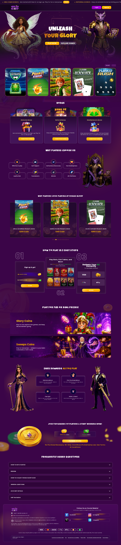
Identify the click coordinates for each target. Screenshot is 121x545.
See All (107, 65)
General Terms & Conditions (73, 537)
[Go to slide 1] (53, 239)
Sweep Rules (105, 537)
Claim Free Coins (26, 139)
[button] (15, 7)
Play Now (52, 43)
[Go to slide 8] (63, 239)
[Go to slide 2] (54, 239)
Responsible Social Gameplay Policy (94, 537)
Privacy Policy (83, 537)
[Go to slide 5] (59, 239)
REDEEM (91, 290)
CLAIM (30, 285)
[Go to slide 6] (60, 239)
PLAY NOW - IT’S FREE (75, 441)
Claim (66, 2)
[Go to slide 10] (66, 239)
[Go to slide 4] (57, 239)
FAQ (66, 537)
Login (96, 7)
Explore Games (68, 43)
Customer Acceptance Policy (58, 537)
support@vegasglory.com (22, 513)
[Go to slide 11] (68, 239)
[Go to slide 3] (55, 239)
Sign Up (106, 7)
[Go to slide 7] (62, 239)
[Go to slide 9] (65, 239)
